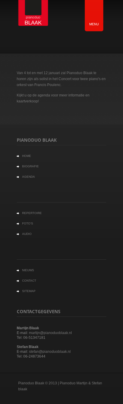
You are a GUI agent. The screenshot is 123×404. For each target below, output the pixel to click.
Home (26, 155)
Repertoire (32, 213)
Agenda (28, 176)
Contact (29, 280)
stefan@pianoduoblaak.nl (50, 352)
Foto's (27, 223)
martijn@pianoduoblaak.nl (50, 333)
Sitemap (29, 291)
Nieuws (28, 270)
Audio (27, 233)
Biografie (30, 166)
